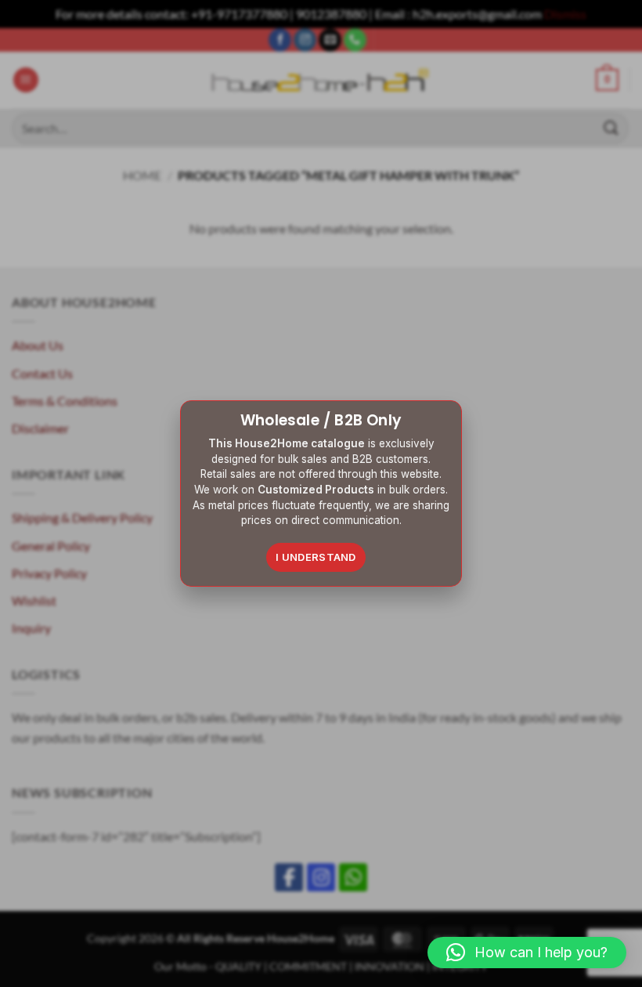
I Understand (316, 557)
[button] (526, 952)
